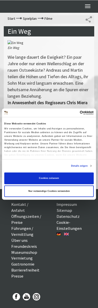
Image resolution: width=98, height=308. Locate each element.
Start (11, 18)
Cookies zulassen (49, 178)
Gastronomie (22, 264)
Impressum (67, 204)
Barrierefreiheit (25, 270)
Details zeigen (79, 166)
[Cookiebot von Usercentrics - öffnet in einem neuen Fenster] (72, 113)
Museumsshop (24, 252)
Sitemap (64, 210)
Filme (48, 18)
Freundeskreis (24, 246)
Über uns (19, 240)
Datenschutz (68, 216)
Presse (17, 276)
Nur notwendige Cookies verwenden (49, 191)
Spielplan (30, 18)
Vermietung (22, 258)
